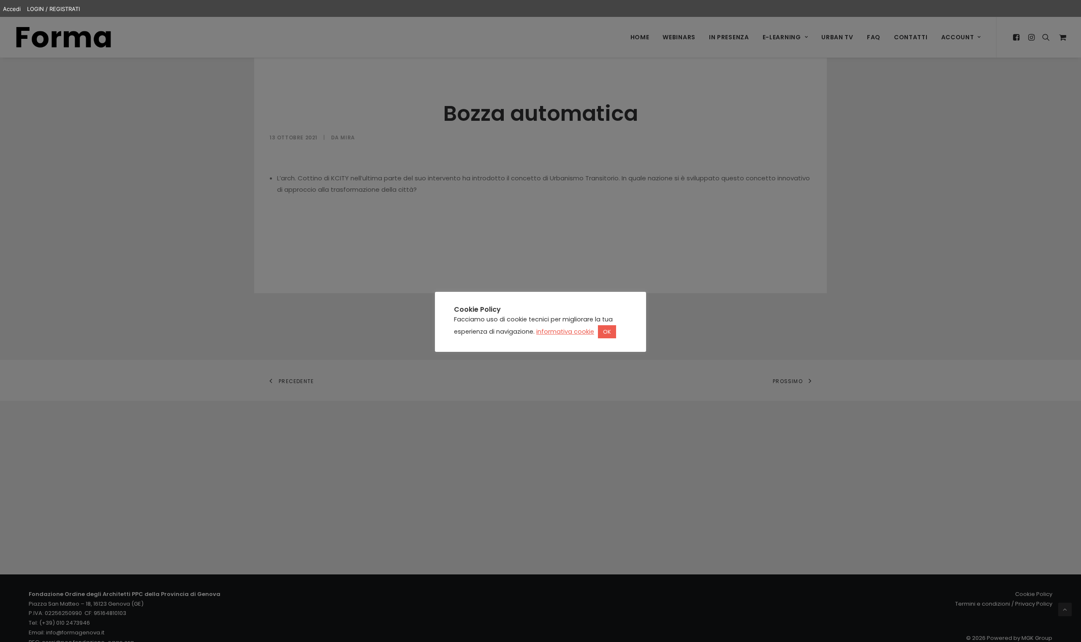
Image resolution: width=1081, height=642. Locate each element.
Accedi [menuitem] (12, 8)
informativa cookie (565, 331)
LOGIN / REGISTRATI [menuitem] (53, 8)
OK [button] (607, 332)
